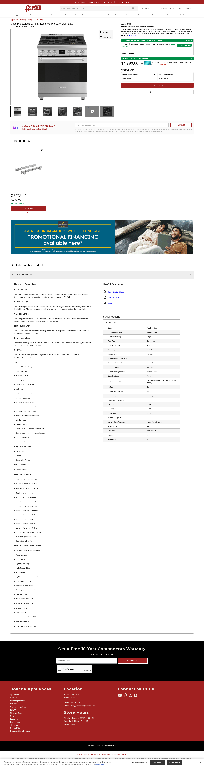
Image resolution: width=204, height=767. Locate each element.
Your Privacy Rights (139, 762)
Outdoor (33, 15)
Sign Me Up (132, 661)
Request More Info (159, 92)
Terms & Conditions (83, 755)
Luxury (99, 15)
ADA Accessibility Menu (119, 755)
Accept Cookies (174, 762)
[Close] (200, 762)
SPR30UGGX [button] (29, 27)
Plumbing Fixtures (49, 15)
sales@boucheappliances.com (82, 706)
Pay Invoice (80, 2)
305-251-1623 (76, 703)
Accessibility (106, 755)
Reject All (157, 762)
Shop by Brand (114, 15)
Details (188, 40)
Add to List (107, 37)
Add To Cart (157, 85)
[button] (142, 8)
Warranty (111, 303)
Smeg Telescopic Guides (19, 195)
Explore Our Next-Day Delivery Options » (108, 2)
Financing (142, 15)
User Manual (113, 298)
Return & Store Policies (20, 731)
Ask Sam (181, 125)
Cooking (23, 20)
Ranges (30, 20)
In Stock (66, 15)
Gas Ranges (40, 20)
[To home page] (33, 8)
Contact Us (184, 15)
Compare (30, 213)
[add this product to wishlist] (42, 150)
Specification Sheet (116, 292)
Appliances (19, 15)
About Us (170, 15)
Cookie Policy (100, 764)
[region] (102, 763)
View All (107, 111)
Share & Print (107, 32)
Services (129, 15)
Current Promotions (83, 15)
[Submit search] (133, 8)
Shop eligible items (184, 45)
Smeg (12, 27)
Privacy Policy (95, 755)
